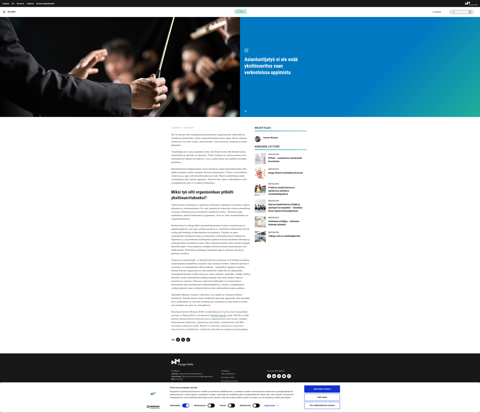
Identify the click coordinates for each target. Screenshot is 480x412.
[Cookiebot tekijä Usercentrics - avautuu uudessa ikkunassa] (153, 407)
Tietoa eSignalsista (228, 374)
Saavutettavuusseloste (229, 381)
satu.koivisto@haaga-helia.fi (202, 377)
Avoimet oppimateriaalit (45, 4)
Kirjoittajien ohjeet (227, 377)
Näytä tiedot (269, 406)
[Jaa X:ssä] (183, 340)
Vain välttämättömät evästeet (322, 405)
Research (20, 4)
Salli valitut (322, 397)
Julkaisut (30, 4)
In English (437, 12)
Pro (13, 4)
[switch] (211, 406)
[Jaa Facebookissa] (178, 340)
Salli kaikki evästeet (322, 389)
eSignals (5, 4)
